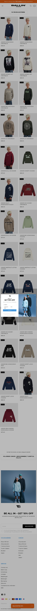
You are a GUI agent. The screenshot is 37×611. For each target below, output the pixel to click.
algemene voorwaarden (9, 315)
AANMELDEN (10, 310)
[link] (10, 296)
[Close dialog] (35, 295)
